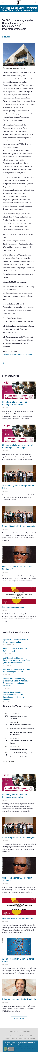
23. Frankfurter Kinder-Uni (18, 757)
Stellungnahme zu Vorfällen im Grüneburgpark (15, 649)
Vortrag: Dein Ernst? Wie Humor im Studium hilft (17, 567)
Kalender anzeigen (8, 761)
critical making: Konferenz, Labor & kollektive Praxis (21, 733)
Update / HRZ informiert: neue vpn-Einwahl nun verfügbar (16, 640)
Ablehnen (11, 1049)
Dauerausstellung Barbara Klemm (20, 724)
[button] (19, 1018)
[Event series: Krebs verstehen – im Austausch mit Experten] (18, 738)
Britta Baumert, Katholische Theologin (19, 999)
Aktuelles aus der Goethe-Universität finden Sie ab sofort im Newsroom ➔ (19, 9)
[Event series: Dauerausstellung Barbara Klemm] (17, 722)
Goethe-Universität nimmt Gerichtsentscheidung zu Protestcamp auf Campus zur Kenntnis (14, 695)
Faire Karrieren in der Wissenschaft (17, 918)
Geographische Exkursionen (18, 749)
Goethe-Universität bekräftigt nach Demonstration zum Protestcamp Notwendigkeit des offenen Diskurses (16, 682)
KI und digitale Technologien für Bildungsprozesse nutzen (16, 403)
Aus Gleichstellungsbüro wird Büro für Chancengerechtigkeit (16, 670)
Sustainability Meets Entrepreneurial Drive (18, 486)
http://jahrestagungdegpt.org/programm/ (17, 354)
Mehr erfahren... (18, 1045)
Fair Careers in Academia (13, 607)
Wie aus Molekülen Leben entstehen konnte (18, 960)
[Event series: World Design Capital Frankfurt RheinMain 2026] (10, 730)
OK (5, 1049)
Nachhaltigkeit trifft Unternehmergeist (18, 526)
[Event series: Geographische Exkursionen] (18, 747)
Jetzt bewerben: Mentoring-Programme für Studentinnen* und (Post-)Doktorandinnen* (16, 660)
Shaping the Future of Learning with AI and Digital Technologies (18, 446)
